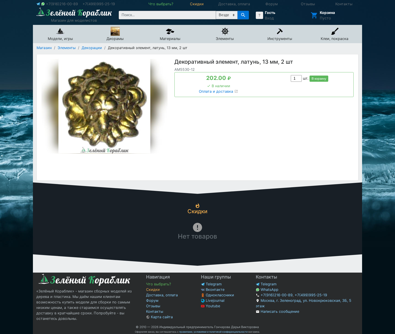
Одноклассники (219, 295)
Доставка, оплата (162, 295)
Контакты (154, 311)
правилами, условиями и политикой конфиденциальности (213, 331)
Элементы (67, 47)
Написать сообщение (280, 311)
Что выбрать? (158, 284)
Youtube (212, 306)
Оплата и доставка (216, 91)
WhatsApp (268, 289)
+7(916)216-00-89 (62, 4)
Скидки (153, 289)
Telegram (213, 284)
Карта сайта (161, 317)
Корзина (327, 12)
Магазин (44, 47)
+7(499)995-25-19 (99, 4)
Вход (269, 18)
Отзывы (153, 306)
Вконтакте (214, 289)
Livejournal (214, 300)
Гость (270, 12)
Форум (152, 300)
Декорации (92, 47)
